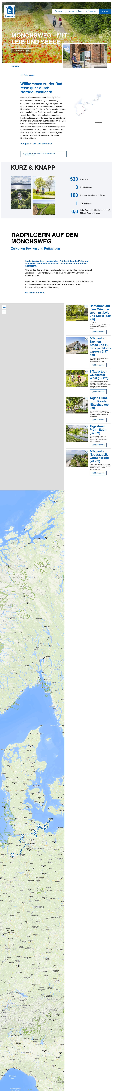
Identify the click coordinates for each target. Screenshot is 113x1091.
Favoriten (92, 11)
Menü (103, 11)
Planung (71, 11)
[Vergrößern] (4, 307)
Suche (60, 11)
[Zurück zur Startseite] (9, 11)
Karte (81, 11)
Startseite (15, 66)
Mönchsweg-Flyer (22, 50)
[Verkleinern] (4, 312)
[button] (13, 855)
